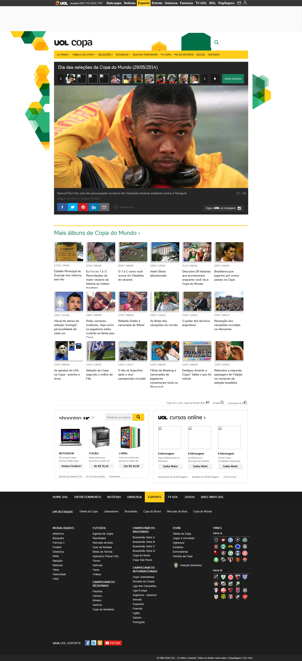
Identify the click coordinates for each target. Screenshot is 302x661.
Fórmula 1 (59, 542)
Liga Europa (140, 590)
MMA (56, 556)
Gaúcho (97, 605)
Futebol (57, 547)
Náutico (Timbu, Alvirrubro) (223, 590)
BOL (212, 3)
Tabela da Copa (82, 54)
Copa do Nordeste (103, 609)
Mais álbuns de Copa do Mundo (95, 232)
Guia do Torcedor (145, 54)
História (213, 54)
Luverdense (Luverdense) (237, 583)
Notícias (130, 3)
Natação (57, 560)
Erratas (216, 403)
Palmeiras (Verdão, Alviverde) (216, 559)
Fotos (96, 569)
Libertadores (111, 511)
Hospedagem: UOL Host (240, 657)
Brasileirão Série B (144, 542)
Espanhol (138, 604)
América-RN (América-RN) (230, 577)
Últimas (62, 54)
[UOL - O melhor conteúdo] (60, 4)
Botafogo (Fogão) (237, 540)
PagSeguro (226, 3)
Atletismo (58, 533)
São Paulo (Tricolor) (230, 559)
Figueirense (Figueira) (245, 546)
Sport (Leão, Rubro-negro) (237, 559)
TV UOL (201, 3)
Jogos (189, 497)
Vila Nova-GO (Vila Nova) (245, 596)
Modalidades (63, 528)
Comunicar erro (235, 403)
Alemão (137, 599)
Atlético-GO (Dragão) (237, 577)
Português (139, 622)
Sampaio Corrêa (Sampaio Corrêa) (223, 596)
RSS (100, 642)
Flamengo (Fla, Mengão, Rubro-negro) (216, 553)
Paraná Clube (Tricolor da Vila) (237, 590)
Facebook (88, 642)
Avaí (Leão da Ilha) (245, 577)
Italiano (137, 617)
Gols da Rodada (102, 547)
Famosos (186, 3)
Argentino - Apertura (145, 595)
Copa (81, 42)
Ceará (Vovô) (230, 583)
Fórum (96, 560)
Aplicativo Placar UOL (106, 556)
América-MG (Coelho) (223, 577)
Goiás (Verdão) (230, 553)
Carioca (97, 596)
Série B (217, 570)
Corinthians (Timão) (216, 546)
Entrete (157, 3)
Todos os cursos (234, 418)
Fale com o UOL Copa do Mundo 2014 (186, 403)
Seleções (104, 54)
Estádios (122, 54)
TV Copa (166, 54)
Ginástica (58, 551)
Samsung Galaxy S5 (70, 476)
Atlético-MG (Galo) (216, 540)
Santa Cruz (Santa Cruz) (230, 596)
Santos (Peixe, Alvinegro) (223, 559)
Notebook (114, 476)
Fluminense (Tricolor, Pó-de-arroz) (223, 553)
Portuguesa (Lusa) (216, 596)
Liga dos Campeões (144, 586)
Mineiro (97, 600)
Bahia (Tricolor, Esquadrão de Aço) (230, 540)
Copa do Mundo (202, 511)
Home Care (230, 476)
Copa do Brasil (152, 511)
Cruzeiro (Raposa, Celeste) (237, 546)
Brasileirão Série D (144, 551)
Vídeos (97, 574)
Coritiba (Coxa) (223, 546)
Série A (217, 533)
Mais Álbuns (233, 78)
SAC (100, 3)
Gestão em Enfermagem (205, 476)
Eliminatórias (180, 551)
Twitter (94, 642)
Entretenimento (87, 497)
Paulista (97, 591)
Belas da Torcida (102, 551)
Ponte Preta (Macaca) (245, 590)
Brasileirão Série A (144, 537)
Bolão (201, 54)
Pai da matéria (184, 54)
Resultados (99, 538)
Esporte (143, 3)
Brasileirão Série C (144, 546)
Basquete (58, 538)
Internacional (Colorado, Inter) (245, 553)
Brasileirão (131, 511)
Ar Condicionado (95, 476)
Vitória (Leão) (245, 559)
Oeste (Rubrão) (230, 590)
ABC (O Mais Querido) (216, 577)
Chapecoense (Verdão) (245, 540)
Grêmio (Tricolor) (237, 553)
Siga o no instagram (221, 208)
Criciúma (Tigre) (230, 546)
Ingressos (178, 542)
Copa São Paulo (142, 560)
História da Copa (182, 556)
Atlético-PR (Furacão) (223, 540)
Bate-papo (114, 3)
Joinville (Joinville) (216, 590)
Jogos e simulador (184, 538)
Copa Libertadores (143, 577)
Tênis (56, 569)
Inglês (136, 613)
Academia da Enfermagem (173, 476)
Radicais (58, 565)
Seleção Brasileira (191, 565)
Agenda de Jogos (103, 533)
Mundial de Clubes (144, 581)
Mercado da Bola (177, 511)
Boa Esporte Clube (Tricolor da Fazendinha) (216, 583)
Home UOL (60, 497)
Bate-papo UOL (212, 497)
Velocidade (59, 574)
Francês (137, 608)
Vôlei (56, 579)
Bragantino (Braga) (223, 583)
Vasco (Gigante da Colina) (237, 596)
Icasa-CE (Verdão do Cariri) (245, 583)
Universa (171, 3)
